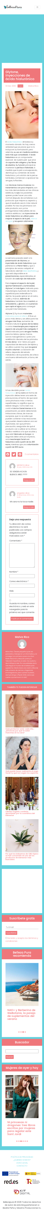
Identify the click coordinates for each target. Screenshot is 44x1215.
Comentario (15, 540)
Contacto (22, 1165)
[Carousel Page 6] (27, 1141)
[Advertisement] (22, 38)
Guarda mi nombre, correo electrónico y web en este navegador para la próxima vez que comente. (22, 608)
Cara (20, 86)
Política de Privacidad (22, 1157)
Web (11, 591)
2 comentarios (31, 454)
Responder (29, 480)
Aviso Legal (22, 1162)
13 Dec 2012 (11, 85)
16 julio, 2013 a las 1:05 (24, 467)
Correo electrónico (19, 581)
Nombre (13, 571)
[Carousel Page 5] (25, 1141)
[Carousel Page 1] (19, 1032)
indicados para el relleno (16, 316)
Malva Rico (33, 85)
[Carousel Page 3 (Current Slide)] (23, 1032)
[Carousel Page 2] (21, 1032)
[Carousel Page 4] (25, 1032)
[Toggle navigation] (37, 7)
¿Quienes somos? (22, 1160)
